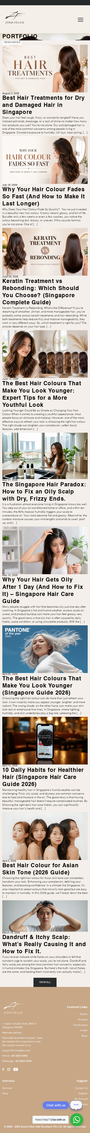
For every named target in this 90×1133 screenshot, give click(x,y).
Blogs (84, 1036)
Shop (5, 1093)
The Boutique (80, 1025)
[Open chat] (76, 1105)
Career (84, 1030)
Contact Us (81, 1088)
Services (7, 1088)
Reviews (83, 1020)
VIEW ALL (45, 982)
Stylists (84, 1014)
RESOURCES (12, 42)
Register (83, 1093)
